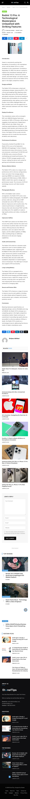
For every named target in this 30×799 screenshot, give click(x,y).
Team (17, 790)
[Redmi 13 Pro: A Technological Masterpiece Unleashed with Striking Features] (15, 54)
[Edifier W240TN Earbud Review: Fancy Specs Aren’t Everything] (15, 615)
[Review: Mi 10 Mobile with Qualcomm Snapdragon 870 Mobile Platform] (15, 564)
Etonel (22, 787)
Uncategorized (6, 596)
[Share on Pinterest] (16, 38)
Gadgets (11, 793)
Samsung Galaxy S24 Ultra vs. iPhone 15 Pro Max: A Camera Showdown (15, 462)
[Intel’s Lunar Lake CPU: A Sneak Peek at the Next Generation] (6, 660)
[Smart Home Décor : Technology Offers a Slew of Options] (15, 590)
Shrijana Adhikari (10, 30)
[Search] (27, 2)
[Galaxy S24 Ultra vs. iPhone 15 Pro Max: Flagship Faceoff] (15, 475)
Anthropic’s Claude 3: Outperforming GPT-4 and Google (19, 639)
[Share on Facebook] (4, 38)
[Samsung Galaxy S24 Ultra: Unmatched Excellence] (15, 382)
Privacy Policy (24, 793)
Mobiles (4, 11)
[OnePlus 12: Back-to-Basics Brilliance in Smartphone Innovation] (15, 429)
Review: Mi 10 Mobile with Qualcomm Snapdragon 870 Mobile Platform (15, 575)
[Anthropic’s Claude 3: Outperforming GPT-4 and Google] (6, 640)
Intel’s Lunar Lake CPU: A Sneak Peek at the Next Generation (19, 659)
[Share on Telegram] (22, 38)
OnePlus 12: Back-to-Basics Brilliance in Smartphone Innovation (13, 439)
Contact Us (23, 790)
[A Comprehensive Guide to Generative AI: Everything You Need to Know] (6, 650)
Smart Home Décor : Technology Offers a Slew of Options (16, 601)
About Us (12, 790)
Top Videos (5, 570)
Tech (6, 793)
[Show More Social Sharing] (26, 38)
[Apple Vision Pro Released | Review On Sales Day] (15, 359)
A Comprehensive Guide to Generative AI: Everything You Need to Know (20, 649)
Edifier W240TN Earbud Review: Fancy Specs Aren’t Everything (16, 625)
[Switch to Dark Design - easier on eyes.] (25, 2)
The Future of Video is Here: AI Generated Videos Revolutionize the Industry (20, 669)
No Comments (18, 32)
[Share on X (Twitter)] (10, 38)
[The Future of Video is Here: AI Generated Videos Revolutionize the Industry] (6, 670)
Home (6, 790)
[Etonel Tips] (15, 2)
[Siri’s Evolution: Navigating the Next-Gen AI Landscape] (15, 406)
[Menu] (3, 2)
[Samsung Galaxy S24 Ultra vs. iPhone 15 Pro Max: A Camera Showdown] (15, 452)
